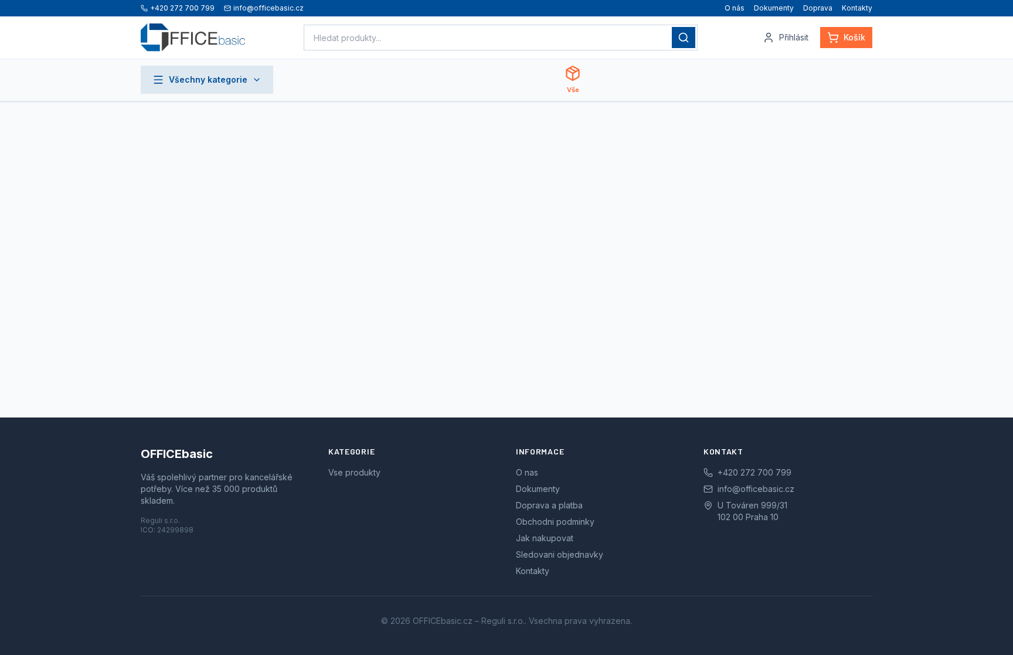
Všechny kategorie (208, 79)
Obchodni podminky (555, 522)
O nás (735, 8)
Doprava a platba (549, 505)
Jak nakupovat (544, 538)
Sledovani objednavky (559, 554)
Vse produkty (354, 472)
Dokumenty (774, 8)
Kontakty (857, 8)
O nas (527, 472)
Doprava (817, 8)
